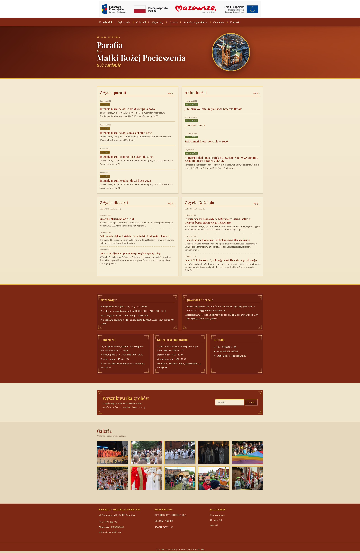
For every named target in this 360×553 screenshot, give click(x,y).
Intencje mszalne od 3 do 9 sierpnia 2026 (126, 133)
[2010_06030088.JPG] (180, 452)
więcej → (171, 93)
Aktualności (105, 22)
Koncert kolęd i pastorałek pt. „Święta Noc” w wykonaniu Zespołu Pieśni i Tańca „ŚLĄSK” (221, 159)
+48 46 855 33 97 (228, 347)
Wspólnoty (158, 22)
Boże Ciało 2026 (195, 125)
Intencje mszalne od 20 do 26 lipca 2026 (125, 180)
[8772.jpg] (146, 478)
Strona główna (217, 515)
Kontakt (234, 22)
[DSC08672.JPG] (247, 478)
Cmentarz (218, 22)
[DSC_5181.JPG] (213, 452)
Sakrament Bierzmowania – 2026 (206, 141)
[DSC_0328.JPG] (146, 452)
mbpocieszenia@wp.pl (234, 356)
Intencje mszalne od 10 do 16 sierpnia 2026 (127, 109)
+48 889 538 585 (230, 351)
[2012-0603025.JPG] (180, 478)
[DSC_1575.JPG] (112, 478)
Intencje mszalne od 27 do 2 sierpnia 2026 (126, 156)
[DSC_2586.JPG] (213, 478)
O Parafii (141, 22)
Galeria (174, 22)
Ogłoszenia (124, 22)
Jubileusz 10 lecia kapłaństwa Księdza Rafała (213, 109)
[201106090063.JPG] (247, 452)
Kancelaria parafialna (195, 22)
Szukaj (251, 402)
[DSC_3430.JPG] (112, 452)
